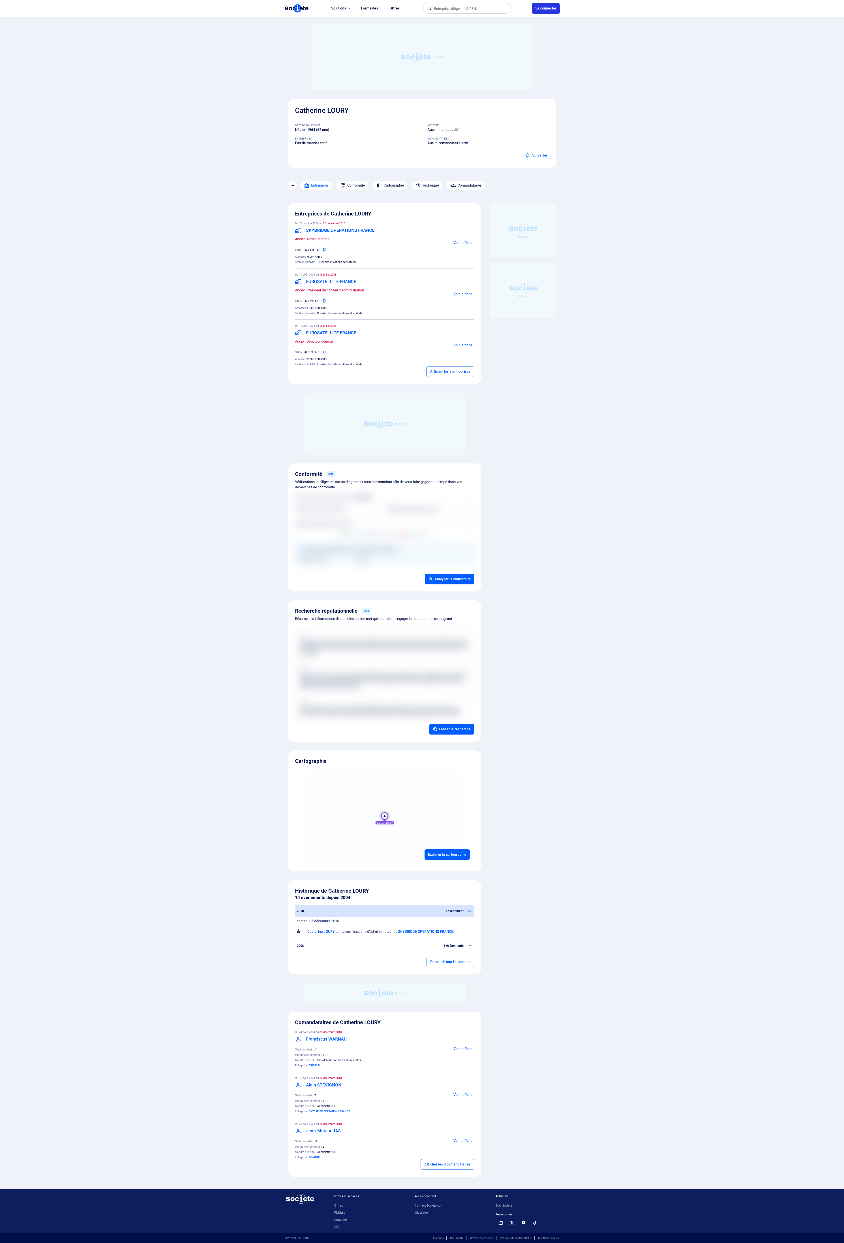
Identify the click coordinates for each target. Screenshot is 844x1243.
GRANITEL (315, 1157)
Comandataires (469, 185)
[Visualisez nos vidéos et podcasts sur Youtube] (523, 1222)
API (336, 1226)
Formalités (369, 8)
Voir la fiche (462, 243)
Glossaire (421, 1212)
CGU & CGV (457, 1238)
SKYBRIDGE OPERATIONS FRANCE (425, 931)
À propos (438, 1238)
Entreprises (319, 185)
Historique (431, 185)
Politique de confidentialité (516, 1238)
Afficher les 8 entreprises (450, 371)
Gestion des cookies (482, 1238)
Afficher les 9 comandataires (447, 1164)
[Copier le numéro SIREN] (324, 249)
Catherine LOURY (321, 931)
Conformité (356, 185)
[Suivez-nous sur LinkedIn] (500, 1222)
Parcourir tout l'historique (450, 962)
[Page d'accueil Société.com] (296, 8)
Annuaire (340, 1219)
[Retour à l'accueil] (299, 1199)
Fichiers (339, 1212)
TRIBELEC (315, 1065)
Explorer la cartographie (447, 854)
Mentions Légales (548, 1238)
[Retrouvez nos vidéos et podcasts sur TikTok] (535, 1222)
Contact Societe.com (429, 1205)
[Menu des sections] (292, 185)
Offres (394, 8)
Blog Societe (503, 1205)
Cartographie (394, 185)
